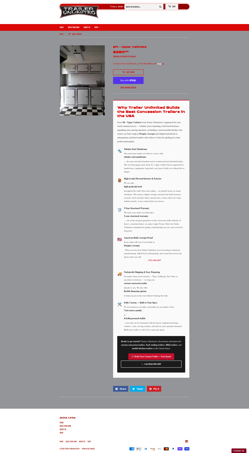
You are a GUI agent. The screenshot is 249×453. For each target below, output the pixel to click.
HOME (62, 27)
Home (61, 34)
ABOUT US (87, 27)
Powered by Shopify (88, 449)
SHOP (96, 27)
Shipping (116, 56)
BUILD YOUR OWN (73, 27)
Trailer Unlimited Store (72, 449)
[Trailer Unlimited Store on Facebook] (186, 442)
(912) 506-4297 (154, 260)
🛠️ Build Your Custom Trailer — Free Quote (151, 356)
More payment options (128, 87)
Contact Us (238, 451)
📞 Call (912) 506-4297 (151, 364)
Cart (174, 6)
